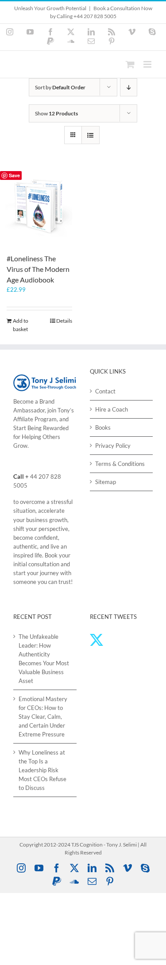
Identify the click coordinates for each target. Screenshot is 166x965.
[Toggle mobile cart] (130, 64)
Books (103, 427)
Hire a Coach (111, 409)
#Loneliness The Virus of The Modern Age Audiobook (38, 269)
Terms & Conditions (120, 463)
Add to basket (20, 324)
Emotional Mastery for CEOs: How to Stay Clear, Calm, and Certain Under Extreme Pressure (43, 716)
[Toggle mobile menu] (148, 64)
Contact (105, 391)
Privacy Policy (113, 445)
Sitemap (105, 481)
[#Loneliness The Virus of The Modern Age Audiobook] (39, 207)
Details (64, 320)
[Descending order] (128, 87)
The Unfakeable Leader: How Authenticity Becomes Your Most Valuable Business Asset (44, 658)
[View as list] (90, 135)
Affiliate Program (35, 419)
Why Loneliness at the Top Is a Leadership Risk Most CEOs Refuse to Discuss (42, 770)
